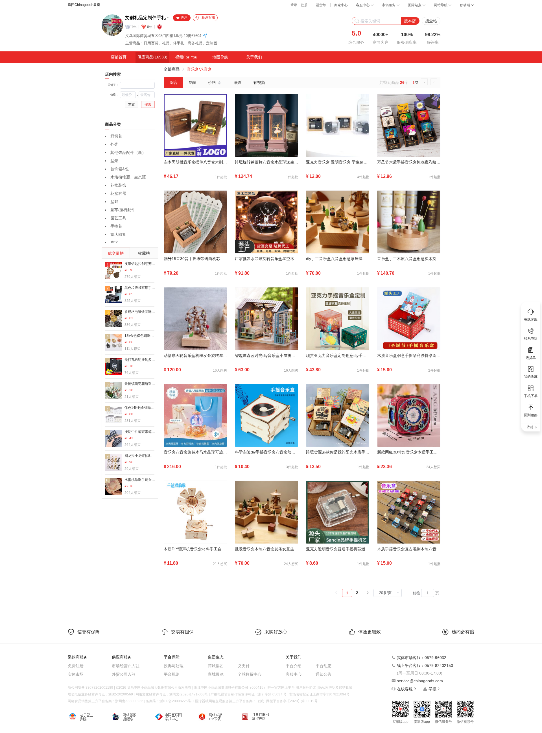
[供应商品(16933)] (152, 57)
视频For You (186, 57)
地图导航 (220, 57)
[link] (172, 69)
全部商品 (172, 69)
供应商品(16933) (152, 57)
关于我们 (254, 57)
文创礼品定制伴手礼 (145, 17)
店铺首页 (118, 57)
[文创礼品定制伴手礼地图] (205, 36)
